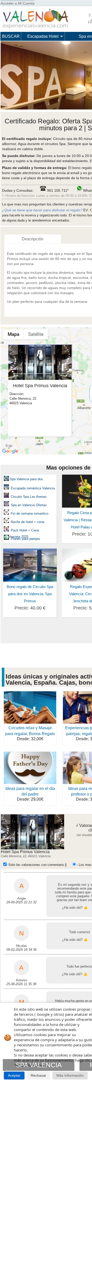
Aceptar (14, 1075)
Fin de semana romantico (29, 513)
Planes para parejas (25, 539)
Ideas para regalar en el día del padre (30, 791)
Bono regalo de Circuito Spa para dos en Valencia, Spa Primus (30, 593)
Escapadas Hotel (43, 36)
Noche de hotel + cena (27, 522)
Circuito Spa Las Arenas (29, 497)
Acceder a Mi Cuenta (17, 3)
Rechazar (38, 1075)
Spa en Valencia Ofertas (29, 505)
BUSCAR (11, 36)
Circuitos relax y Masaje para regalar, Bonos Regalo (30, 731)
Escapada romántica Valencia (32, 488)
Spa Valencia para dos (26, 479)
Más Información (70, 1075)
